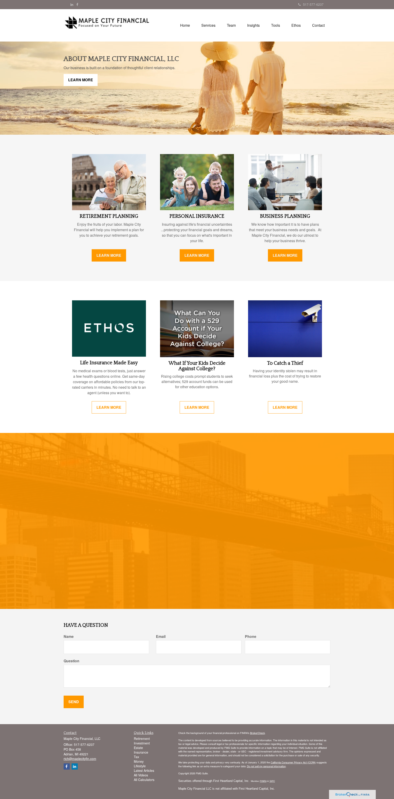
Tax (136, 756)
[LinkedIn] (71, 4)
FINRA (263, 781)
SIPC (272, 781)
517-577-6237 (313, 4)
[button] (208, 25)
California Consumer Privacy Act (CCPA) (293, 762)
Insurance (141, 752)
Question (71, 660)
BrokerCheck (257, 733)
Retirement (142, 738)
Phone (250, 636)
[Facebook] (77, 4)
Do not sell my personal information (266, 766)
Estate (138, 747)
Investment (142, 743)
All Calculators (144, 779)
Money (139, 761)
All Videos (141, 775)
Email (161, 636)
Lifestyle (140, 766)
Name (69, 636)
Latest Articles (144, 770)
